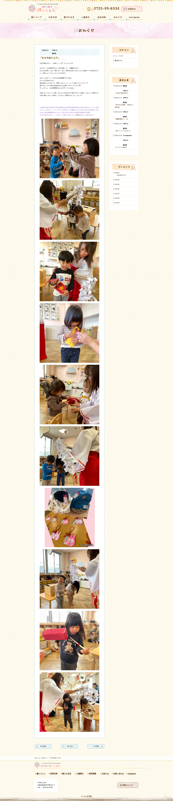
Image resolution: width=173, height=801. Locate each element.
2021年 (117, 193)
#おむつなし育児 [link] (93, 107)
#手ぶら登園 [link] (69, 110)
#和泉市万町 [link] (53, 107)
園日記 (54, 53)
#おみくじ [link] (60, 115)
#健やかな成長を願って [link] (87, 115)
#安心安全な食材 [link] (67, 112)
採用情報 (101, 17)
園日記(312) (118, 60)
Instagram (134, 17)
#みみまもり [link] (72, 115)
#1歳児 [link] (81, 107)
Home (36, 758)
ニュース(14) (119, 56)
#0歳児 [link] (76, 107)
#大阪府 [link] (42, 107)
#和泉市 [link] (47, 107)
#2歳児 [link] (85, 107)
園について (36, 17)
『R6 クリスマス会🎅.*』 (123, 131)
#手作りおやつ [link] (57, 112)
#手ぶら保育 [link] (62, 110)
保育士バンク (127, 785)
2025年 (117, 173)
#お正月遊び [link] (43, 115)
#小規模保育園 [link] (77, 112)
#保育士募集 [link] (86, 112)
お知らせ (118, 17)
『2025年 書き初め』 (121, 93)
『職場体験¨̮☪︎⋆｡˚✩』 (122, 119)
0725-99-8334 (107, 8)
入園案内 (85, 17)
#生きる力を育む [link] (78, 110)
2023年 (117, 184)
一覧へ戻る (69, 746)
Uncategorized (127, 135)
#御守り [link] (65, 115)
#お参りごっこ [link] (52, 115)
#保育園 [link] (59, 107)
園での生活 (69, 17)
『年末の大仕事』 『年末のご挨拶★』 (124, 106)
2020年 (117, 198)
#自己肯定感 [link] (88, 110)
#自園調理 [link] (50, 112)
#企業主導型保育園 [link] (68, 107)
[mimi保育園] (43, 7)
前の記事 (43, 746)
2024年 (117, 180)
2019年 (117, 203)
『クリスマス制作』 (121, 147)
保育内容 (52, 17)
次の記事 (96, 746)
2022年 (117, 189)
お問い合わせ (118, 774)
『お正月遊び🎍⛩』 (50, 57)
